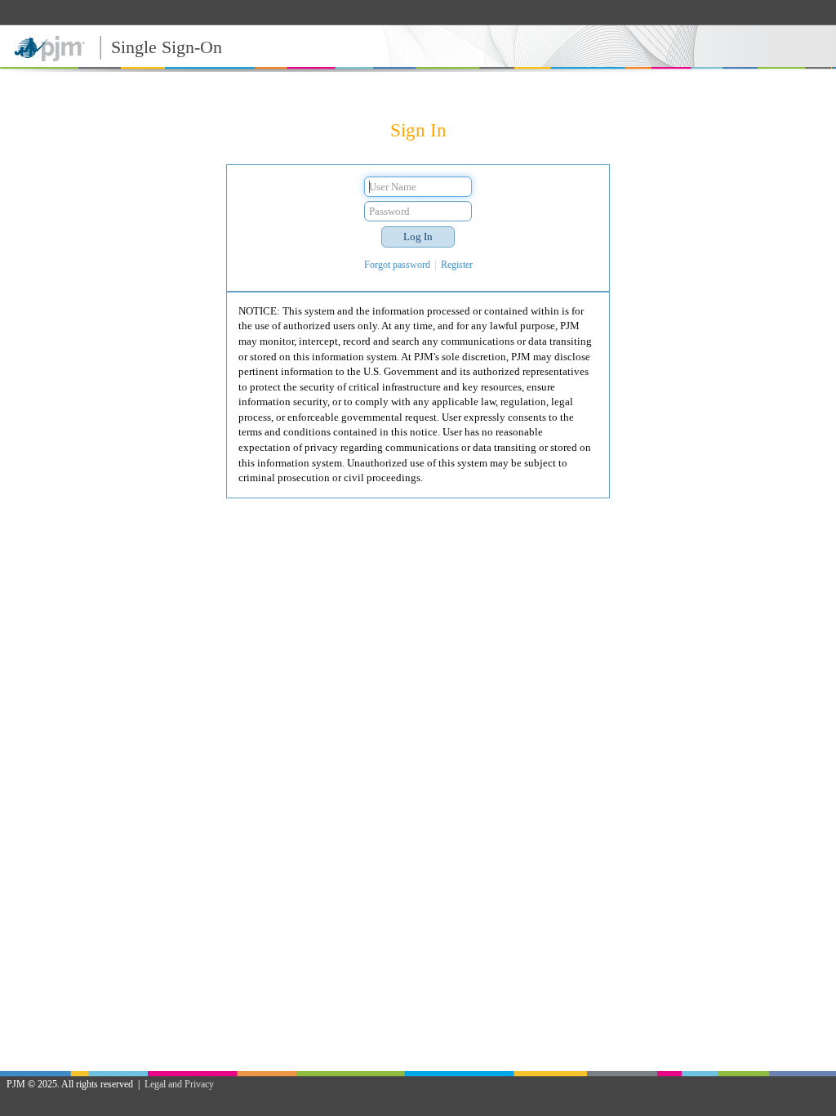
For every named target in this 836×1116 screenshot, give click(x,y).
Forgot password (397, 264)
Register (457, 264)
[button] (418, 237)
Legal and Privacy (179, 1084)
